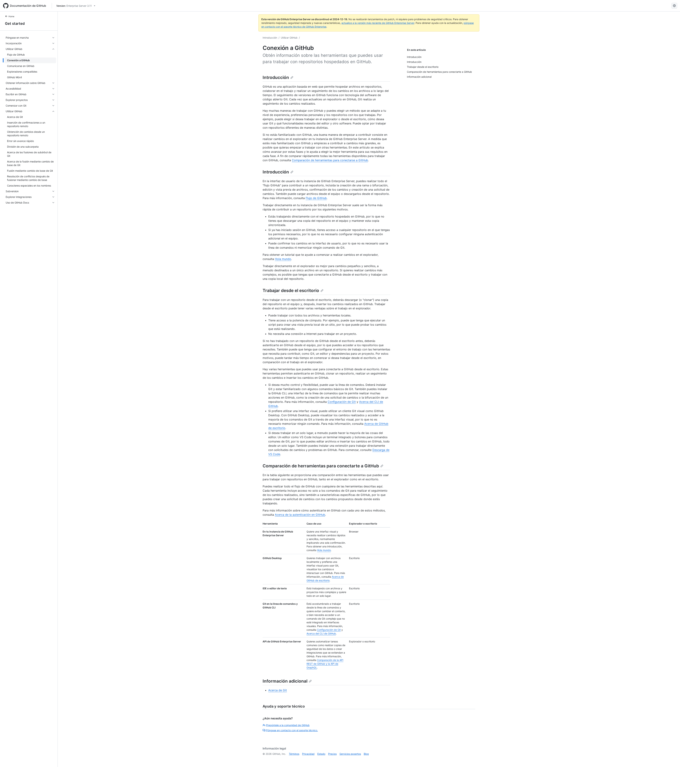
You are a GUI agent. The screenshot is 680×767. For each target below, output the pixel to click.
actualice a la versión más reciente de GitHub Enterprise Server (377, 22)
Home (11, 16)
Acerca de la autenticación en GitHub (300, 514)
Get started (15, 23)
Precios (332, 753)
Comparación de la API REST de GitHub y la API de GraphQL (325, 664)
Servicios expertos (350, 753)
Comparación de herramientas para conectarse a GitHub (330, 160)
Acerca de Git (277, 690)
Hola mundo (283, 259)
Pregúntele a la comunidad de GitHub (288, 725)
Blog (366, 753)
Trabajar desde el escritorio (291, 290)
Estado (321, 753)
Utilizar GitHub (289, 37)
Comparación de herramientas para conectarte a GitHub (321, 465)
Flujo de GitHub (316, 198)
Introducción (270, 37)
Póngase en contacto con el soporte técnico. (292, 730)
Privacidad (308, 753)
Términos (294, 753)
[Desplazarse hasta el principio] (672, 759)
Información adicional (285, 681)
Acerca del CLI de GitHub (321, 633)
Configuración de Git (342, 401)
